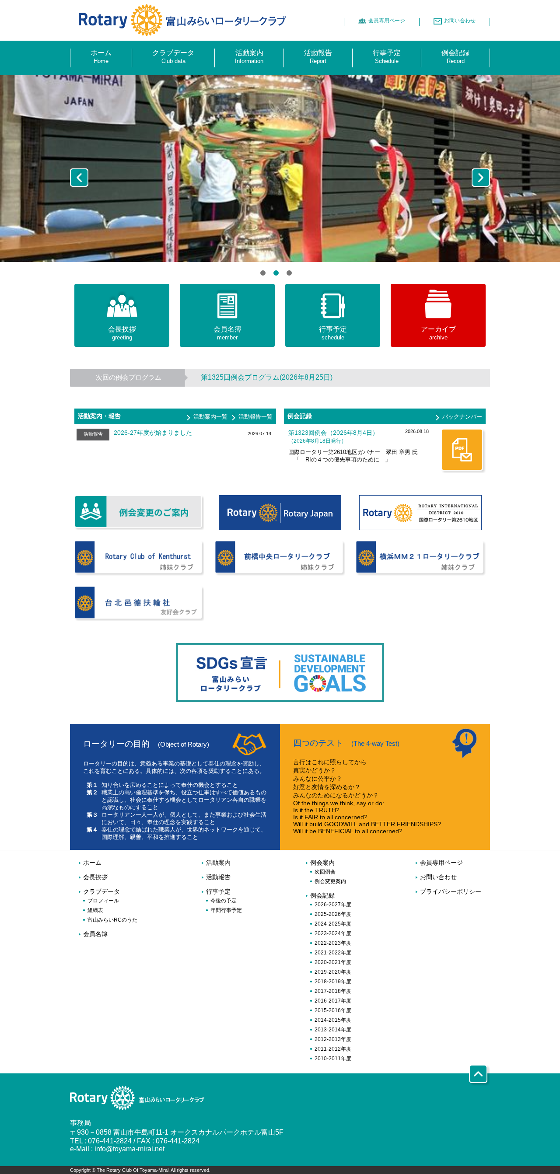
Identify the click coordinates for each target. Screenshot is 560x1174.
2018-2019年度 (333, 981)
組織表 (95, 910)
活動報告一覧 (255, 416)
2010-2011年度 (333, 1058)
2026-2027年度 (333, 904)
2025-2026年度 (333, 914)
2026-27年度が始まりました (153, 432)
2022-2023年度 (333, 943)
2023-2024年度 (333, 933)
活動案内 (218, 863)
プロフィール (103, 901)
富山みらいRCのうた (112, 920)
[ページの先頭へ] (479, 1081)
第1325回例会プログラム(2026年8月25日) (266, 377)
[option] (280, 168)
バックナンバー (462, 416)
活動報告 (218, 877)
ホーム (92, 863)
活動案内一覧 (210, 416)
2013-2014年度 (333, 1030)
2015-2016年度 (333, 1010)
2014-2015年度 (333, 1020)
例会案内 (322, 863)
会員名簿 (95, 934)
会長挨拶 (95, 877)
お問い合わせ (438, 877)
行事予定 (218, 891)
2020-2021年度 (333, 962)
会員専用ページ (441, 863)
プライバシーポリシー (450, 891)
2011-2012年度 (333, 1049)
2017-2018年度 (333, 991)
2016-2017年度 (333, 1001)
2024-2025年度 (333, 924)
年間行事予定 (226, 910)
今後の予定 (223, 901)
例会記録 (322, 895)
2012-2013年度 (333, 1039)
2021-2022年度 (333, 953)
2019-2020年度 (333, 972)
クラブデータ (101, 891)
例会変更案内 (330, 881)
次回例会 (325, 872)
